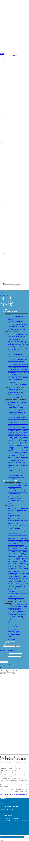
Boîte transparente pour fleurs (16, 490)
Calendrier (12, 265)
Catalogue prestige (15, 262)
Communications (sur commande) (14, 618)
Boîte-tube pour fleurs (16, 169)
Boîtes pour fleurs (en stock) (15, 144)
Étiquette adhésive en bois (17, 71)
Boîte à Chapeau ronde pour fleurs (17, 483)
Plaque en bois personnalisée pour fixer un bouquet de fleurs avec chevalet (17, 318)
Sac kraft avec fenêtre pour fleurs (17, 525)
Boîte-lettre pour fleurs (17, 167)
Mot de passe (4, 656)
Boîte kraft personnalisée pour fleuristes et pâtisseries (17, 134)
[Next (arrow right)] (1, 840)
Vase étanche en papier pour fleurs (17, 530)
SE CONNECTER (3, 661)
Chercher (15, 55)
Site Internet (13, 278)
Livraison (5, 817)
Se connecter (7, 288)
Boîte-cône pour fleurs (16, 162)
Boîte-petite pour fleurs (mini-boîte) (17, 606)
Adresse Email (4, 653)
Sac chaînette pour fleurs (17, 190)
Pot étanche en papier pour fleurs (17, 528)
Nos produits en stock (10, 142)
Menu (10, 275)
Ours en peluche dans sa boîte (16, 598)
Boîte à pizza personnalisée (18, 137)
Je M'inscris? (12, 664)
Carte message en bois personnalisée (18, 324)
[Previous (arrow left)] (0, 840)
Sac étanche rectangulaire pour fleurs (18, 508)
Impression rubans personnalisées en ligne (17, 387)
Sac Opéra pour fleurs (16, 187)
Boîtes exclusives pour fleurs (16, 616)
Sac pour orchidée (14, 195)
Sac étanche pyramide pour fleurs (17, 510)
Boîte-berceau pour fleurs (17, 154)
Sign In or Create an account (8, 650)
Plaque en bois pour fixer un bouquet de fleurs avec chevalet (18, 217)
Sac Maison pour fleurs (16, 189)
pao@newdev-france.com (7, 294)
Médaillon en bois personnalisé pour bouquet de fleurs (18, 79)
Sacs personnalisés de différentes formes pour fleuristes (17, 129)
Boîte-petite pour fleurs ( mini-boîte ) (18, 485)
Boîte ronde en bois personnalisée (17, 329)
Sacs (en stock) (10, 174)
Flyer (10, 258)
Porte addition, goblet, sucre (15, 634)
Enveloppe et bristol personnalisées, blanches (18, 371)
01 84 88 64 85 (4, 295)
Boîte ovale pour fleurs (16, 165)
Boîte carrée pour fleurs (17, 152)
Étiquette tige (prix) (15, 268)
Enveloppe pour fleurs (16, 164)
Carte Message (13, 267)
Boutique (6, 670)
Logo (9, 257)
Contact (6, 281)
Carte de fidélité (14, 263)
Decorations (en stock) (13, 200)
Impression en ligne (10, 59)
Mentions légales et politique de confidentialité (15, 820)
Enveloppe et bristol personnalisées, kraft (18, 346)
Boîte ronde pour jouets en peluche (17, 492)
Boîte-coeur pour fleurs (16, 240)
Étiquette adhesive (15, 270)
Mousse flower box (15, 220)
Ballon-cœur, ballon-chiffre (15, 599)
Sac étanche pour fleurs (17, 175)
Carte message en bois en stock (18, 560)
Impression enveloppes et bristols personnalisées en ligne (15, 87)
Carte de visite (13, 260)
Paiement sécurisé (8, 815)
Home (1, 670)
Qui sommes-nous (9, 280)
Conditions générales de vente (11, 818)
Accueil (5, 58)
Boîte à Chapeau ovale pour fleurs (17, 611)
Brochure (11, 277)
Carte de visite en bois (16, 73)
